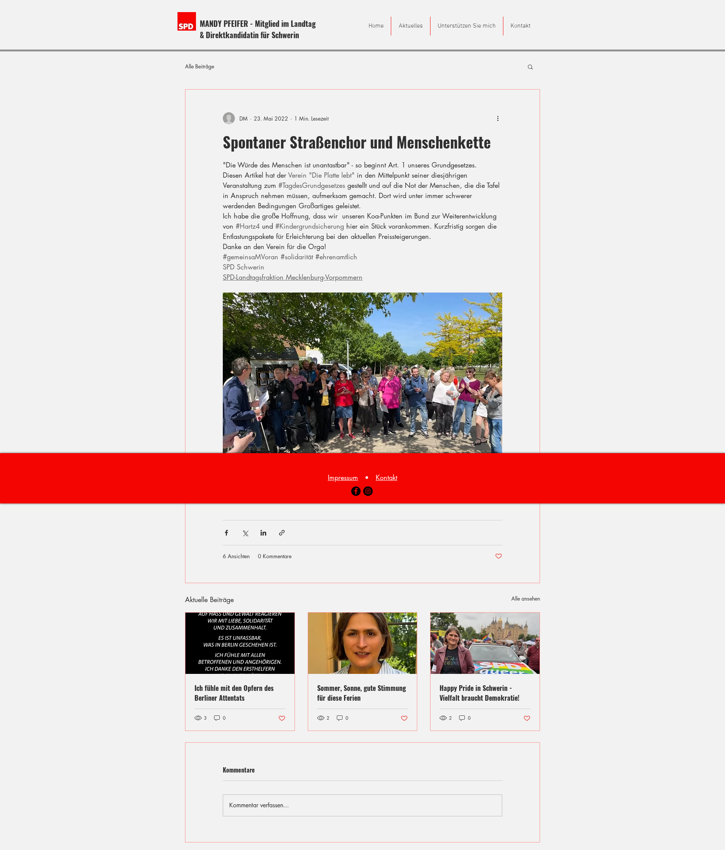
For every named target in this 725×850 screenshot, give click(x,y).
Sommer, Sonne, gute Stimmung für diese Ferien (361, 693)
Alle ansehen (525, 598)
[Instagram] (368, 491)
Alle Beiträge (199, 66)
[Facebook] (356, 491)
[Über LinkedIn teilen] (263, 532)
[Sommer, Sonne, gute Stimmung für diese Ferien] (362, 643)
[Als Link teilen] (281, 532)
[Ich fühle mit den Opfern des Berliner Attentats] (240, 643)
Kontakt (386, 477)
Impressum (343, 477)
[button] (530, 66)
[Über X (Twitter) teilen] (244, 532)
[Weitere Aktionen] (497, 118)
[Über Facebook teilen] (226, 532)
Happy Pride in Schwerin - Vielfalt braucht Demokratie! (480, 693)
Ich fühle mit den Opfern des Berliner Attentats (234, 693)
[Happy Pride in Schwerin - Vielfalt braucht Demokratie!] (485, 643)
